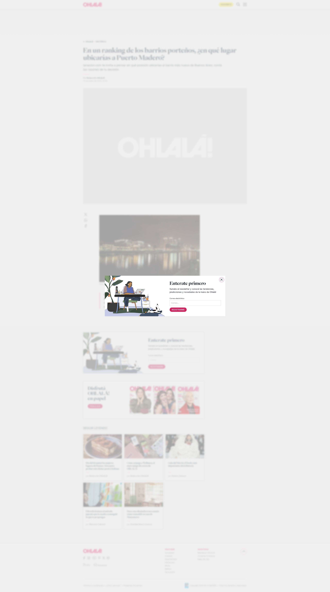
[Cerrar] (221, 279)
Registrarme (178, 310)
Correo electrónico (177, 298)
